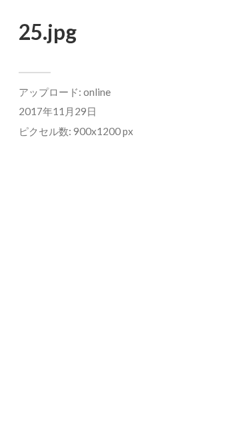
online (97, 92)
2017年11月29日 (58, 111)
